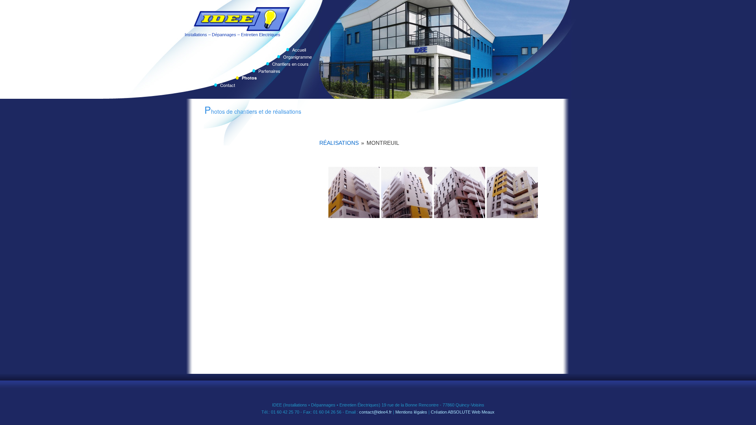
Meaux (488, 412)
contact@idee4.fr (375, 412)
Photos (249, 78)
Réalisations (339, 143)
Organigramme (297, 57)
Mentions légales (411, 412)
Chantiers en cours (290, 64)
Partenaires (269, 71)
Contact (227, 85)
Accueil (299, 49)
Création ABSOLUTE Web (455, 412)
